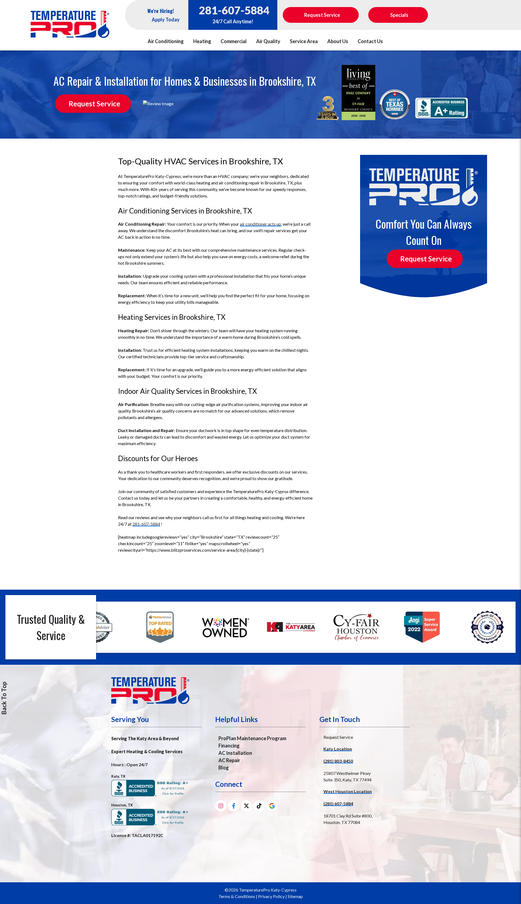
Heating (202, 41)
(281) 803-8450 (338, 761)
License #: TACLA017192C (137, 835)
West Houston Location (347, 791)
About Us (337, 41)
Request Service (94, 103)
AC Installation (235, 753)
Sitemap (295, 896)
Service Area (304, 41)
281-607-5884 (234, 10)
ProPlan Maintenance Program (252, 738)
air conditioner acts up (260, 223)
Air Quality (268, 41)
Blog (223, 768)
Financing (229, 746)
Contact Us (370, 41)
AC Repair (229, 760)
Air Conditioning (166, 41)
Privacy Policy (271, 896)
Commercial (234, 41)
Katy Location (337, 748)
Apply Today (166, 20)
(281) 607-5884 (338, 803)
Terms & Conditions (236, 896)
